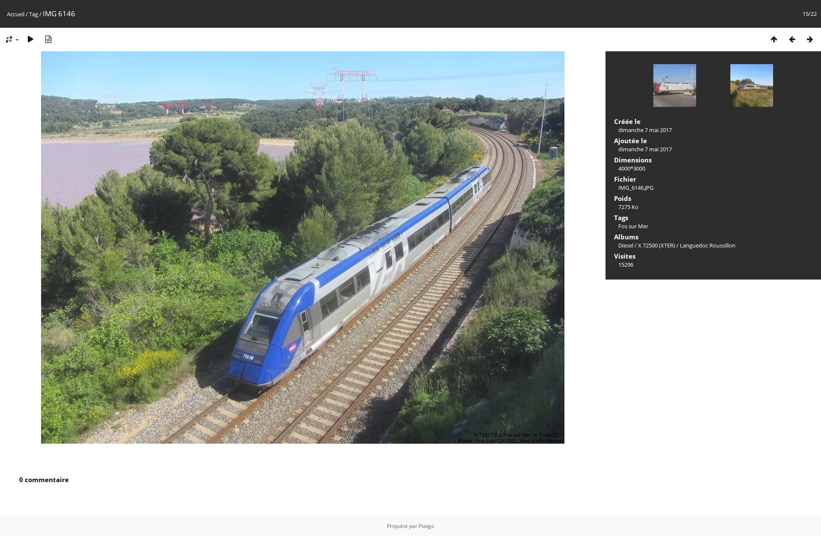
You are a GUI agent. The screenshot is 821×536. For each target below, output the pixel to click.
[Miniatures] (774, 39)
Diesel (625, 245)
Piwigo (426, 526)
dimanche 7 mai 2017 (645, 130)
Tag (33, 14)
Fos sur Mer (633, 226)
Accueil (15, 14)
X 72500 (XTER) (656, 245)
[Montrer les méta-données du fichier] (48, 39)
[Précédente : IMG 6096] (792, 39)
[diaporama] (30, 39)
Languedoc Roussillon (707, 245)
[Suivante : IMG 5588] (810, 39)
